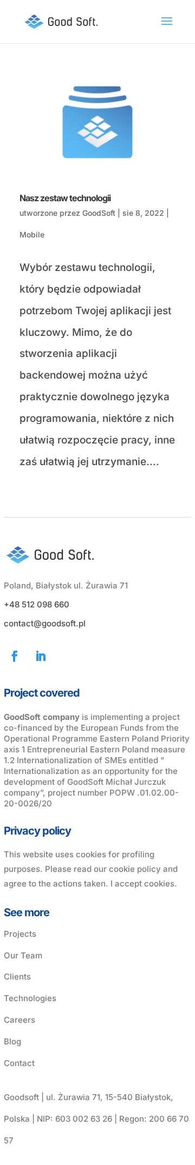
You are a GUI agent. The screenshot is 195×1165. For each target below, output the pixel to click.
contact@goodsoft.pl (45, 623)
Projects (20, 934)
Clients (17, 976)
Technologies (30, 998)
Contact (19, 1063)
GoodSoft (98, 212)
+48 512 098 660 (36, 604)
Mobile (32, 234)
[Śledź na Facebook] (14, 656)
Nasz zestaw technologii (65, 198)
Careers (19, 1020)
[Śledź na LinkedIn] (40, 656)
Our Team (23, 955)
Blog (12, 1041)
